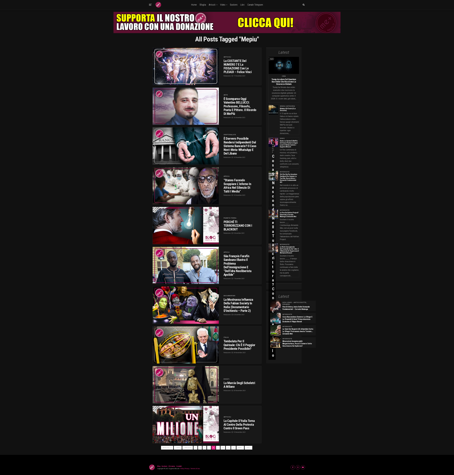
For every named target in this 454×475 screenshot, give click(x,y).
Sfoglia (203, 4)
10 (223, 448)
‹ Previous (187, 448)
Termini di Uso (195, 468)
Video (222, 4)
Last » (248, 448)
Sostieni (234, 4)
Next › (240, 448)
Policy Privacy (184, 468)
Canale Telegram (255, 4)
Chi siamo (171, 466)
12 (233, 448)
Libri (242, 4)
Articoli (212, 4)
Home (194, 4)
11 (228, 448)
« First (177, 448)
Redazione (227, 76)
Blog (158, 466)
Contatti (179, 466)
